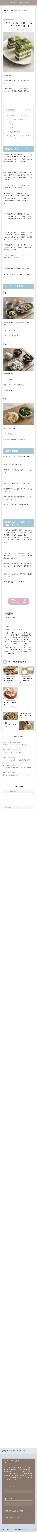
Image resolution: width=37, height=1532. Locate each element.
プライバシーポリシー (12, 1517)
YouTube (11, 653)
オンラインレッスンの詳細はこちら (18, 601)
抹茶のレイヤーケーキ (18, 115)
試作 (14, 757)
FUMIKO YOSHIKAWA (18, 2)
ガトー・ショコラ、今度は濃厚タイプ (16, 760)
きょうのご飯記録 (16, 119)
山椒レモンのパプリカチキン (13, 752)
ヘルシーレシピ (16, 742)
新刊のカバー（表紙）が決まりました (19, 137)
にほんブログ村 (10, 617)
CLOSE (28, 109)
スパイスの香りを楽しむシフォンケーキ (17, 767)
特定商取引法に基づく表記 (13, 1511)
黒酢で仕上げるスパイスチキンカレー (16, 745)
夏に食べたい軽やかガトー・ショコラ (16, 775)
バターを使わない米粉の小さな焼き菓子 (18, 639)
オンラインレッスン (8, 19)
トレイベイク (22, 645)
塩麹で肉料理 (15, 132)
